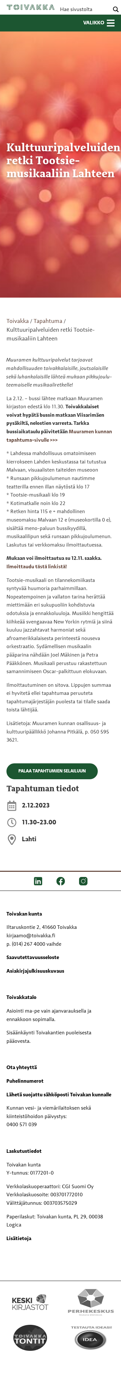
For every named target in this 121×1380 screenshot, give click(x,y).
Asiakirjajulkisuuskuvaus (35, 971)
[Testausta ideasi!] (91, 1337)
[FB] (61, 881)
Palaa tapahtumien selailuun (52, 771)
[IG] (83, 881)
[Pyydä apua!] (30, 1373)
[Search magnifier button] (116, 9)
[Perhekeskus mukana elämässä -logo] (91, 1302)
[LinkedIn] (38, 881)
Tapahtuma (48, 321)
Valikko (93, 23)
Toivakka (30, 7)
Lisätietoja (18, 1238)
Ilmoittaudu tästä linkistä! (36, 567)
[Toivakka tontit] (30, 1337)
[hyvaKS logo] (91, 1368)
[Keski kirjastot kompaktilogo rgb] (30, 1295)
